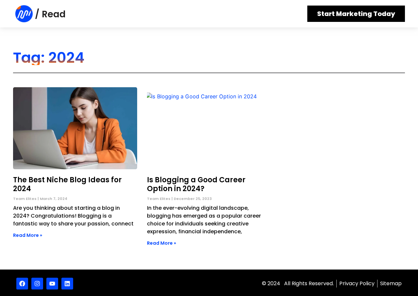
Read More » (27, 235)
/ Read (50, 14)
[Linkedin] (67, 283)
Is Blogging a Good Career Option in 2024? (196, 184)
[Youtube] (52, 283)
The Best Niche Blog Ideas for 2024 (67, 184)
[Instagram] (37, 283)
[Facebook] (22, 283)
